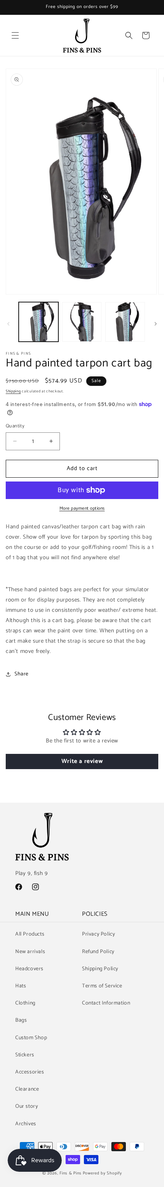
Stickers (24, 1055)
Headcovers (29, 969)
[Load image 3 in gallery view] (125, 322)
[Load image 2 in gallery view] (82, 322)
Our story (26, 1106)
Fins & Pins (70, 1173)
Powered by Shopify (102, 1173)
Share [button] (21, 674)
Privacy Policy (98, 934)
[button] (15, 35)
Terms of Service (102, 986)
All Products (29, 934)
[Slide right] (155, 323)
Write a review (82, 761)
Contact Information (106, 1003)
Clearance (27, 1089)
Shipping (13, 391)
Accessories (29, 1072)
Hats (20, 986)
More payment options (82, 508)
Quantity (15, 426)
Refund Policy (98, 951)
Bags (21, 1020)
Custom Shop (31, 1037)
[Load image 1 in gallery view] (38, 322)
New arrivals (30, 951)
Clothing (25, 1003)
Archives (25, 1124)
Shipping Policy (100, 969)
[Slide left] (8, 323)
